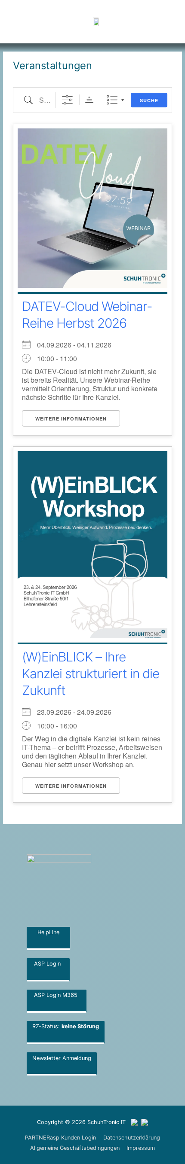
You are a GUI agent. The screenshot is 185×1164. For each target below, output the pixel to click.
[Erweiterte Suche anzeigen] (67, 99)
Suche (149, 100)
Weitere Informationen (71, 418)
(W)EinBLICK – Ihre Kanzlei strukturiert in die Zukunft (90, 673)
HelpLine (48, 932)
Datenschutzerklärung (131, 1137)
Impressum (140, 1148)
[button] (146, 21)
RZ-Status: (65, 1026)
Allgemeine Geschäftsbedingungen (75, 1148)
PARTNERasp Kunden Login (60, 1137)
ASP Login (48, 963)
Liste (112, 99)
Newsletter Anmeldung (61, 1058)
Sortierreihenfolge (89, 99)
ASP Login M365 (56, 995)
